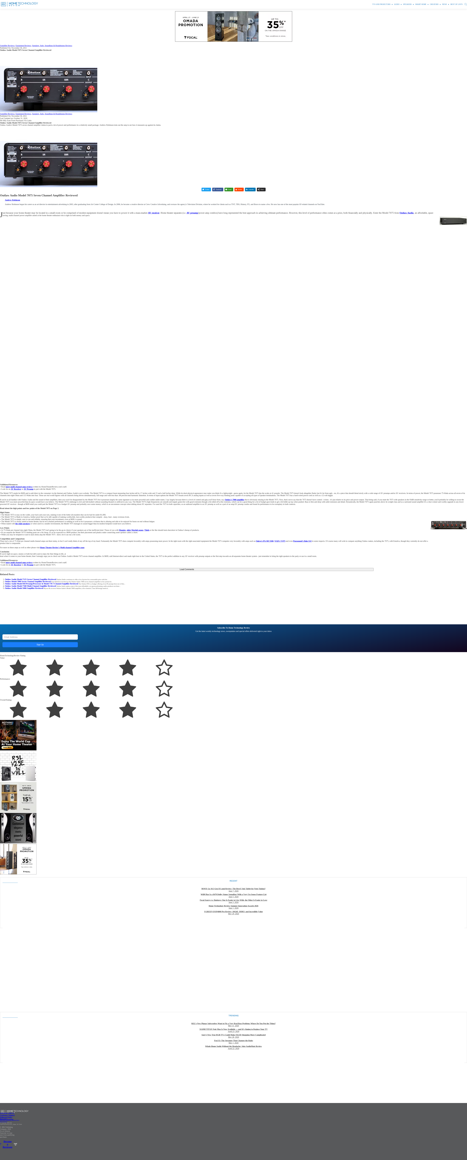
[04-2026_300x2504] (18, 874)
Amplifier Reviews (7, 46)
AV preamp (192, 213)
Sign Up (40, 645)
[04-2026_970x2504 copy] (233, 41)
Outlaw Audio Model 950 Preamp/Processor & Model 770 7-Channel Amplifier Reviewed (41, 584)
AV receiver (153, 213)
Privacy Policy (3, 1118)
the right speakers (22, 524)
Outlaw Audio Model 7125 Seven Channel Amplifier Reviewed (30, 579)
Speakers (407, 4)
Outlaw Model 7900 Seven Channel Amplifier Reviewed (28, 581)
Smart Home (420, 4)
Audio (397, 4)
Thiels (146, 530)
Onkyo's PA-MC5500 (265, 541)
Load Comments (187, 569)
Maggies (122, 530)
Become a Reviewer (7, 1144)
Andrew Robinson (12, 200)
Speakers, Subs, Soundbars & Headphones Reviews (52, 46)
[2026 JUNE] (18, 750)
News (444, 4)
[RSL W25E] (18, 781)
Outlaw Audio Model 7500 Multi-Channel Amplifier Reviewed (30, 586)
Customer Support (7, 1115)
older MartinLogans (135, 530)
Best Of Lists (456, 4)
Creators (434, 4)
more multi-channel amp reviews (19, 487)
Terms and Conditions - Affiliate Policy (9, 1120)
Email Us (15, 1144)
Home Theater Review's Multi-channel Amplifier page (62, 548)
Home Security (3, 1121)
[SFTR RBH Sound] (18, 843)
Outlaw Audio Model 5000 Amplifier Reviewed (24, 588)
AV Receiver (16, 489)
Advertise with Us (7, 1113)
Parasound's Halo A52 (302, 541)
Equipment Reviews (23, 46)
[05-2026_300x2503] (18, 812)
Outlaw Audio (407, 213)
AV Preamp (28, 489)
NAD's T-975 (279, 541)
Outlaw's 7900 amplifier (234, 500)
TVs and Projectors (381, 4)
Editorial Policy (6, 1117)
